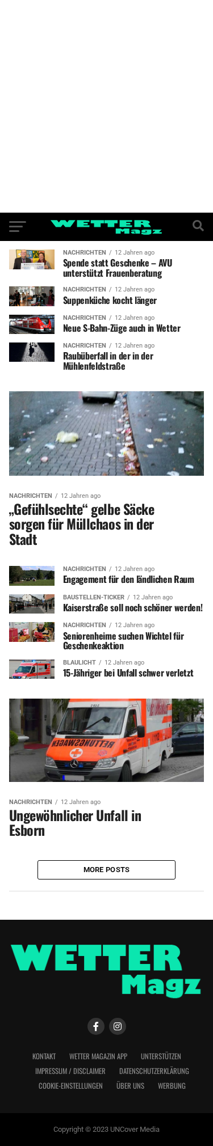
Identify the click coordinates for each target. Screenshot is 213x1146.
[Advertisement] (106, 106)
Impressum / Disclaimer (70, 1070)
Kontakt (44, 1056)
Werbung (172, 1085)
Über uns (130, 1085)
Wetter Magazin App (98, 1056)
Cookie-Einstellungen (71, 1085)
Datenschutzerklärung (154, 1070)
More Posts (106, 869)
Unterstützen (161, 1056)
